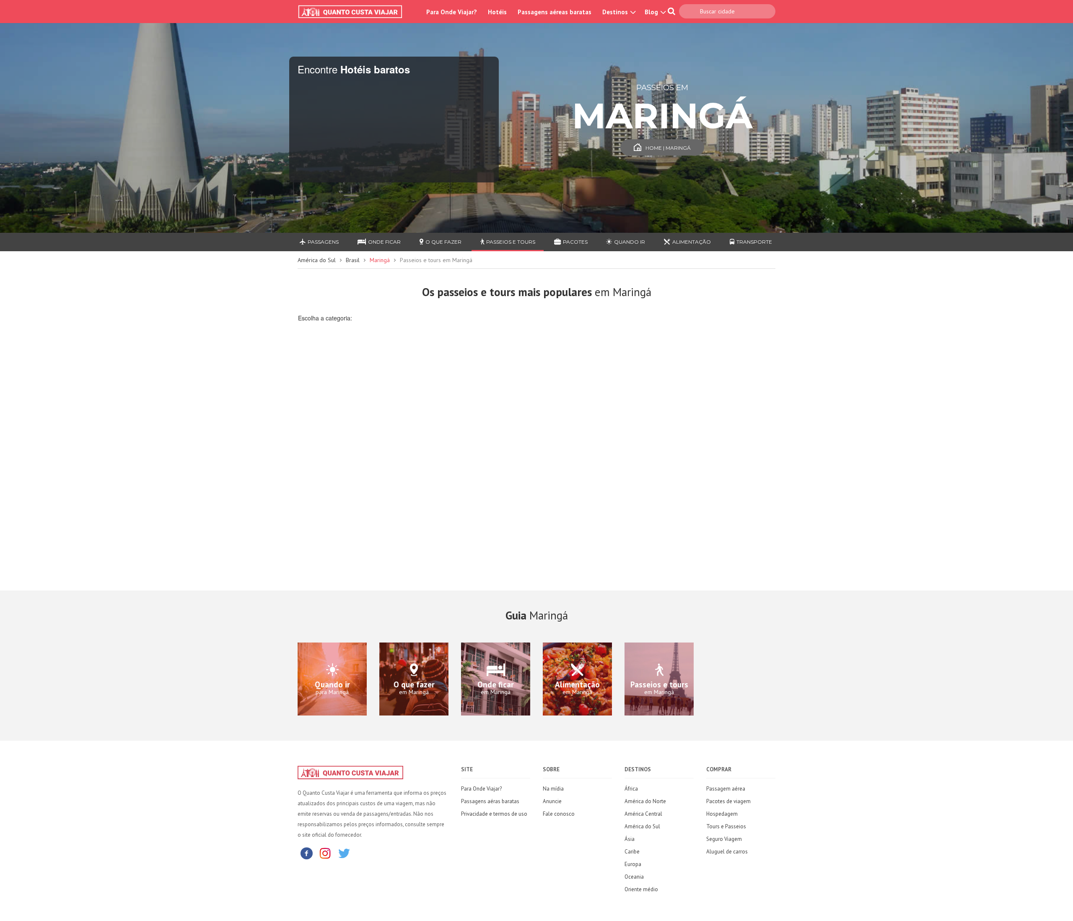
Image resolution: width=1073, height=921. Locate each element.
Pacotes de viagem (728, 801)
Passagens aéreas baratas (554, 12)
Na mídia (553, 788)
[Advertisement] (353, 465)
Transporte (754, 242)
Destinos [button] (616, 12)
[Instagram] (325, 853)
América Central (643, 813)
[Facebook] (306, 853)
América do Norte (645, 801)
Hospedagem (722, 813)
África (631, 788)
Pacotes (575, 242)
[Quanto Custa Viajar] (354, 12)
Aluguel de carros (727, 851)
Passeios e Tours (510, 242)
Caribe (632, 851)
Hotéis (497, 12)
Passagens (323, 242)
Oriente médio (641, 889)
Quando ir (629, 242)
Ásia (630, 839)
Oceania (634, 876)
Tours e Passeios (726, 826)
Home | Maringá (668, 148)
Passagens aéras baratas (490, 801)
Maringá (380, 260)
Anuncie (552, 801)
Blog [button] (652, 12)
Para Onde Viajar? (451, 12)
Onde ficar (384, 242)
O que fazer (443, 242)
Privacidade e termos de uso (494, 813)
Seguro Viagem (724, 839)
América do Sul (317, 260)
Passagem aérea (725, 788)
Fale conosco (559, 813)
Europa (633, 864)
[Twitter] (344, 853)
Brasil (353, 260)
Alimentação (691, 242)
